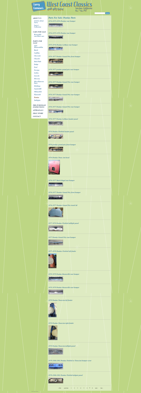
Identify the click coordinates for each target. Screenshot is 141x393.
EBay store (38, 113)
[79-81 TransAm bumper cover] (56, 369)
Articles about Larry (39, 21)
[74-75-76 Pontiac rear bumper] (56, 38)
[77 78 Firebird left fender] (52, 268)
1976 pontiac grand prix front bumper (62, 144)
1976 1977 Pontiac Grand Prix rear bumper (64, 82)
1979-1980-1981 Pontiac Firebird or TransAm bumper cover (69, 360)
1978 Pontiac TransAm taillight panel (61, 346)
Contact (37, 116)
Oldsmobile (38, 91)
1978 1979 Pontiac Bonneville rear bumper (63, 274)
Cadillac (37, 53)
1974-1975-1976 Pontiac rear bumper (61, 21)
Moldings (37, 86)
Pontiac (36, 97)
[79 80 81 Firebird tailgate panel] (56, 383)
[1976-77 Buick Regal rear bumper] (56, 186)
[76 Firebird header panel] (56, 138)
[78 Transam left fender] (52, 317)
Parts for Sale (37, 42)
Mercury (37, 78)
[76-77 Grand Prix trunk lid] (56, 217)
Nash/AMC (38, 89)
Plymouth (37, 94)
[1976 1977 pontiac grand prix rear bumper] (56, 75)
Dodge (36, 64)
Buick (36, 50)
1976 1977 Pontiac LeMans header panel (63, 119)
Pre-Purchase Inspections (39, 106)
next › (96, 388)
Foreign (36, 70)
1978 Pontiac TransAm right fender (61, 323)
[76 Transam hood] (54, 174)
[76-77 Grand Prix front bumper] (56, 199)
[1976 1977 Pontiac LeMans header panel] (56, 125)
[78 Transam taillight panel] (56, 354)
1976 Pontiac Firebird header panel (61, 131)
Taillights (37, 100)
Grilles (36, 73)
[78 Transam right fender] (53, 339)
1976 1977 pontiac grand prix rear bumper (63, 69)
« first (59, 388)
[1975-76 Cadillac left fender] (56, 50)
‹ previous (66, 388)
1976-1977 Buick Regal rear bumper (61, 180)
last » (102, 388)
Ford (35, 67)
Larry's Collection (37, 26)
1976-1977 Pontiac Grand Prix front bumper (64, 192)
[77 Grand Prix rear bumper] (56, 245)
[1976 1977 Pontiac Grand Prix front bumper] (56, 63)
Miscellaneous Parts (39, 82)
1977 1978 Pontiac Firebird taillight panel (63, 223)
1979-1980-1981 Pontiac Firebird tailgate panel (65, 375)
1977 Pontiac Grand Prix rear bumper (62, 237)
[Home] (70, 11)
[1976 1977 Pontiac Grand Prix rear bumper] (56, 88)
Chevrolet (37, 56)
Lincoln (36, 76)
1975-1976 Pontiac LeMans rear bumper (63, 45)
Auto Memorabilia (38, 46)
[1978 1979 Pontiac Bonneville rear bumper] (56, 281)
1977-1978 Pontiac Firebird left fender (62, 251)
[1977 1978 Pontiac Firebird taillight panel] (56, 231)
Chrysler (37, 58)
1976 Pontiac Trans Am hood (58, 157)
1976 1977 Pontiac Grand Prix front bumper (64, 56)
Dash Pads (37, 61)
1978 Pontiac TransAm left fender (60, 300)
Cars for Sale (39, 32)
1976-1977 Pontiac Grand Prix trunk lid (62, 205)
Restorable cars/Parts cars (39, 35)
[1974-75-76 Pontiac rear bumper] (56, 26)
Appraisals (38, 110)
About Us (37, 18)
